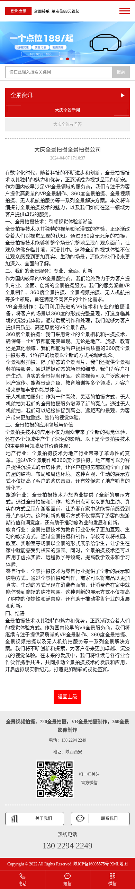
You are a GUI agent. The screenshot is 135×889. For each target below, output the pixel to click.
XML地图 (119, 864)
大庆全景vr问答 (67, 124)
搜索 (121, 72)
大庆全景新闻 (67, 110)
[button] (61, 59)
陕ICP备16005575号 (91, 864)
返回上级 (67, 696)
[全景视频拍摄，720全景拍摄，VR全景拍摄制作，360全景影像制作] (43, 11)
